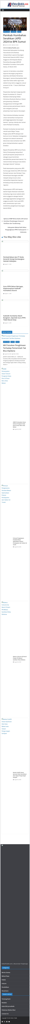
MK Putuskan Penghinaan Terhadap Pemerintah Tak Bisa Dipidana (14, 348)
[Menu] (3, 10)
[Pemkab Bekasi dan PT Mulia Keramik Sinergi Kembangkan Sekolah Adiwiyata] (15, 242)
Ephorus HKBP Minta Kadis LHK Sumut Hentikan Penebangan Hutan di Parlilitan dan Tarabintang (16, 221)
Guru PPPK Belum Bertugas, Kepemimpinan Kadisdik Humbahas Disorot (13, 288)
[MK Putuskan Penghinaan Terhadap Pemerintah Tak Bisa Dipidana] (15, 337)
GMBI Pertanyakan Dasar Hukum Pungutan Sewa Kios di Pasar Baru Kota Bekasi (19, 424)
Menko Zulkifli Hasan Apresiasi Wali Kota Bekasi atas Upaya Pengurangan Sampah (20, 775)
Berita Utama (6, 31)
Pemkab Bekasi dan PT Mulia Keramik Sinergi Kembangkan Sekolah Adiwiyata (13, 259)
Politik (19, 31)
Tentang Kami (6, 999)
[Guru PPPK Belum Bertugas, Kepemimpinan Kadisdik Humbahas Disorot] (15, 271)
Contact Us (5, 1014)
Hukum (12, 341)
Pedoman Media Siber (9, 1010)
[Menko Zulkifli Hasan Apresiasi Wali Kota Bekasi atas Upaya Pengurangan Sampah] (7, 776)
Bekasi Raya (5, 976)
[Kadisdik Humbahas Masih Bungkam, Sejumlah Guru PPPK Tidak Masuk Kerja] (15, 300)
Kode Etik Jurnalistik (8, 1006)
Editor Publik (15, 45)
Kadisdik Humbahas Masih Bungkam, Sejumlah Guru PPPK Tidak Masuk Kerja (14, 318)
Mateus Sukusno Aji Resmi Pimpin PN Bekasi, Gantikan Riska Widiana (20, 658)
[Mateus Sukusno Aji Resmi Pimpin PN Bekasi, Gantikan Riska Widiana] (7, 659)
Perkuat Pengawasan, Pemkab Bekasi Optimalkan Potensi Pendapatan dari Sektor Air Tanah (20, 541)
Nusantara (13, 31)
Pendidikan (5, 987)
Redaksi (4, 1003)
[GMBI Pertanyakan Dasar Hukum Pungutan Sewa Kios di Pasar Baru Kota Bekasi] (7, 426)
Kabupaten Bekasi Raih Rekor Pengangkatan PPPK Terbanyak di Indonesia (15, 229)
